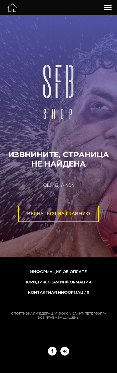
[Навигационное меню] (108, 7)
